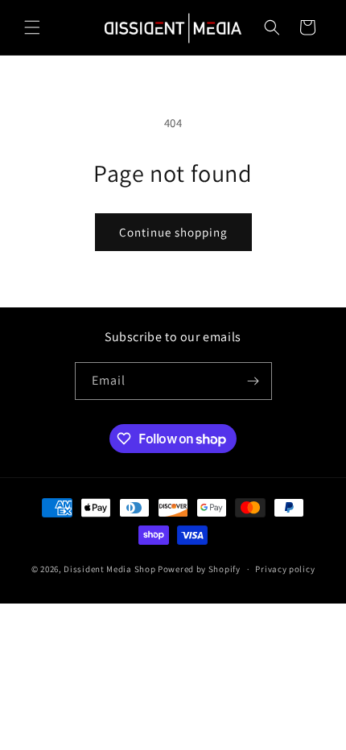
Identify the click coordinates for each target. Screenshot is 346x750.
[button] (32, 27)
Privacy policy (285, 569)
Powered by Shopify (199, 569)
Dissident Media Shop (109, 569)
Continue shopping (173, 232)
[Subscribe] (253, 381)
